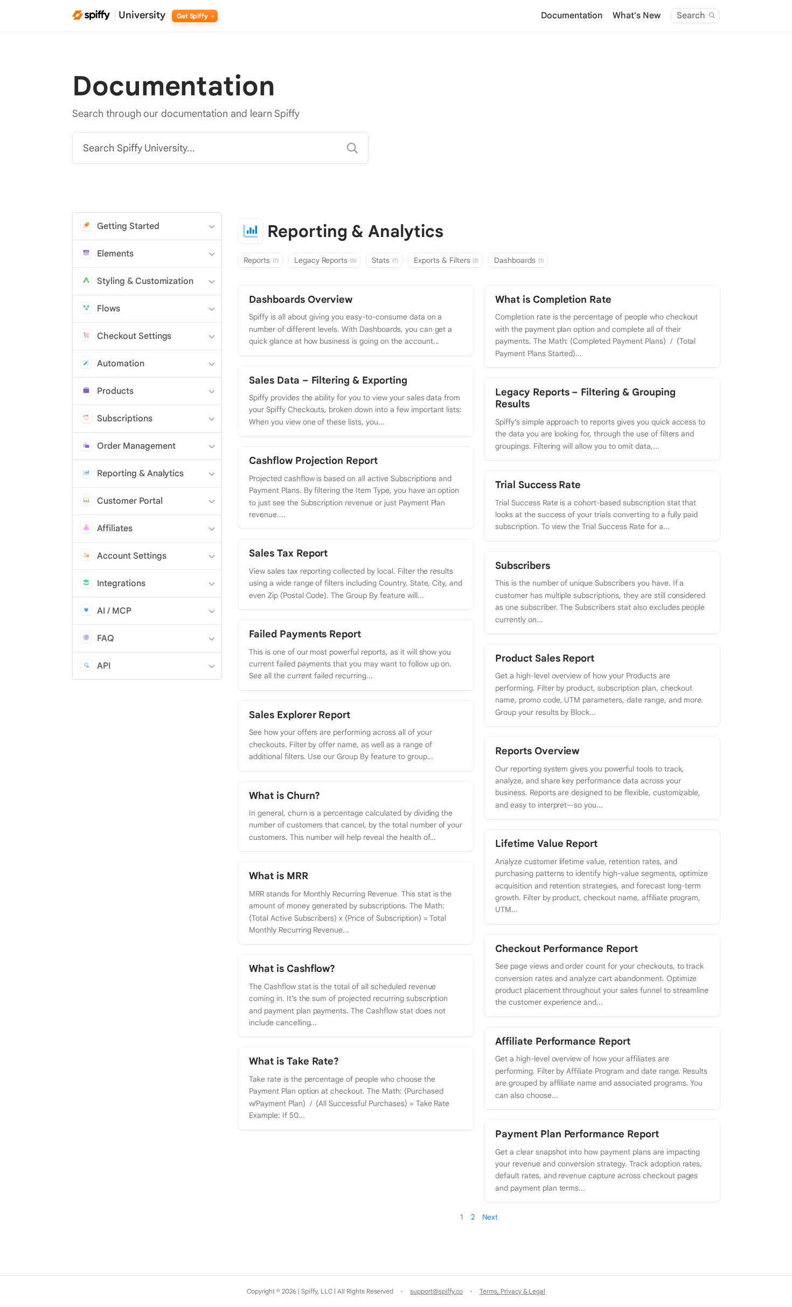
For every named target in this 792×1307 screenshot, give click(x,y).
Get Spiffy (193, 16)
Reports (261, 260)
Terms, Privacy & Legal (512, 1291)
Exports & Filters (446, 260)
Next (490, 1217)
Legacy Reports (325, 260)
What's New (637, 15)
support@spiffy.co (436, 1291)
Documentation (572, 15)
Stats (385, 260)
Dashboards (519, 260)
